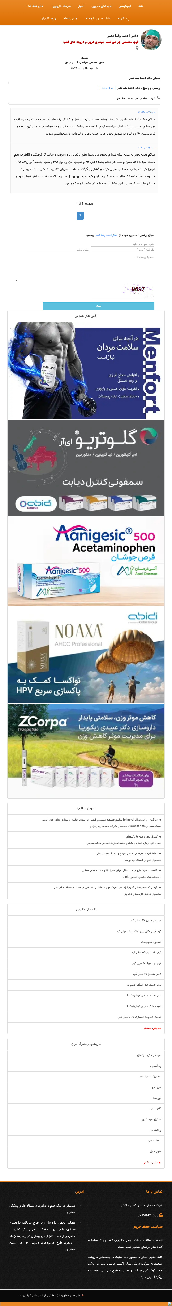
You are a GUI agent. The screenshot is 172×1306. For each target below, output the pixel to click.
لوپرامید (157, 1098)
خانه (141, 6)
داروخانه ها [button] (35, 6)
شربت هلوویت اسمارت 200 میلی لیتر (139, 1017)
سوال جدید (107, 88)
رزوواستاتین (154, 1141)
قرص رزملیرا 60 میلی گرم (147, 974)
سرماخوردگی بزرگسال (149, 1055)
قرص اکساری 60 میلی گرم (146, 953)
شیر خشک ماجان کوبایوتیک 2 (143, 995)
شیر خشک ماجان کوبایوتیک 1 (143, 1006)
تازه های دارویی (101, 6)
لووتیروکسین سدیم (150, 1076)
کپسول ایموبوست (151, 942)
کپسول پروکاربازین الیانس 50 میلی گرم (139, 931)
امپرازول (156, 1087)
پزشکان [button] (124, 18)
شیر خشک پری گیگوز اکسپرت (144, 985)
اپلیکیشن (125, 6)
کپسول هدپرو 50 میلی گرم (146, 921)
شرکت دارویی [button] (61, 6)
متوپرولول (155, 1151)
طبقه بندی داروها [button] (98, 18)
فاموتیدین (155, 1109)
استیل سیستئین (151, 1119)
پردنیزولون (155, 1130)
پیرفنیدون (155, 1066)
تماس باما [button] (71, 18)
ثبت (98, 306)
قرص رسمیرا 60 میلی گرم (146, 963)
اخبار (81, 6)
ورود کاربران (48, 18)
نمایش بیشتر (152, 1028)
